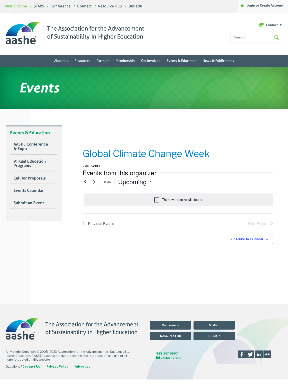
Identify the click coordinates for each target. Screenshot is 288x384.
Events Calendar (29, 190)
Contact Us (274, 25)
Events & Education (181, 61)
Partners (103, 61)
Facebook (242, 354)
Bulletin (135, 6)
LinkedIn (259, 354)
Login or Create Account (265, 5)
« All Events (91, 166)
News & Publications (218, 61)
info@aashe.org (168, 357)
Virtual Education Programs (30, 163)
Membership (125, 61)
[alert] (178, 199)
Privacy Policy (57, 366)
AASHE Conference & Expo (31, 146)
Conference (60, 6)
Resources (82, 61)
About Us (61, 61)
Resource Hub (110, 6)
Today (107, 181)
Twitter (250, 354)
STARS (39, 6)
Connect (84, 6)
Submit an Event (29, 202)
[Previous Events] (85, 181)
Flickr (267, 354)
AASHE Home (15, 6)
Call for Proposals (30, 178)
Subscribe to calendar (246, 239)
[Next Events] (94, 181)
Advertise (82, 366)
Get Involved (150, 61)
